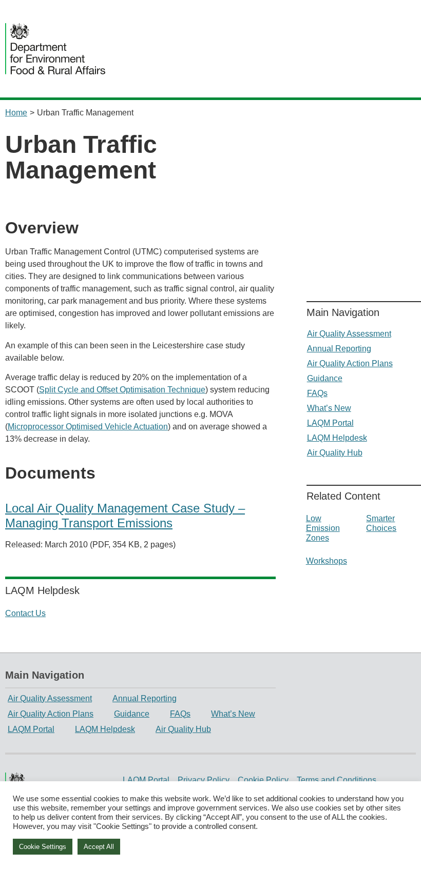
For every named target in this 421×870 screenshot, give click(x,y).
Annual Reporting (339, 348)
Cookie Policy (263, 780)
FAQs (317, 393)
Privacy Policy (203, 780)
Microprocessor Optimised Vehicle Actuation (88, 426)
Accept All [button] (99, 847)
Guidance (324, 378)
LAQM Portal (330, 423)
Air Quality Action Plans (350, 363)
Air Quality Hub (334, 452)
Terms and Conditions (336, 780)
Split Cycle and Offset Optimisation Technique (122, 389)
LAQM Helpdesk (337, 437)
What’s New (329, 408)
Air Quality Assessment (349, 333)
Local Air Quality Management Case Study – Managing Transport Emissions (125, 515)
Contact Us (25, 613)
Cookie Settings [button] (42, 847)
